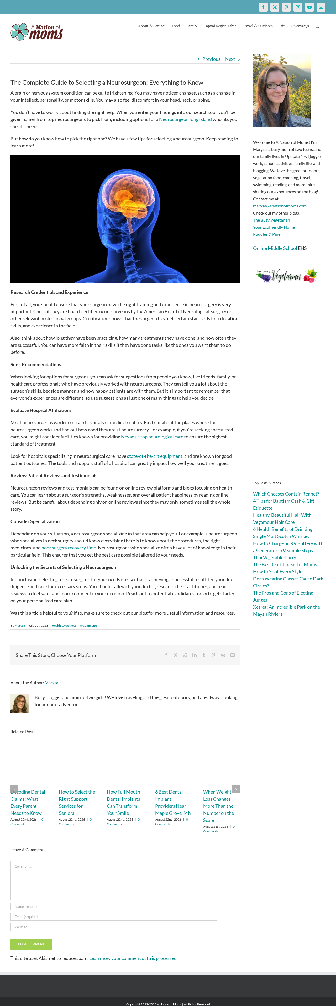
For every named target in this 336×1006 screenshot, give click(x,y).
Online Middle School (275, 248)
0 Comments (88, 626)
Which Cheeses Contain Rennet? (286, 494)
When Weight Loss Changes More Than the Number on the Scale (218, 806)
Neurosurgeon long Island (185, 119)
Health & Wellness (64, 626)
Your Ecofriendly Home (274, 226)
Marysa (20, 626)
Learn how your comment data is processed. (133, 958)
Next (230, 59)
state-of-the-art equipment (154, 456)
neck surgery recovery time (68, 548)
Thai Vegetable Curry (274, 557)
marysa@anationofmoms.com (280, 205)
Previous (211, 59)
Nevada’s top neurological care (152, 436)
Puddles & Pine (266, 234)
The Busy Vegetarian (271, 219)
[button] (317, 25)
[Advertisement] (289, 390)
